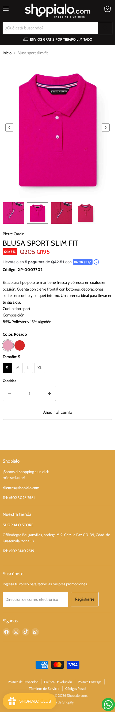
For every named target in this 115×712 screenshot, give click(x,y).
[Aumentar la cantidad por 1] (49, 393)
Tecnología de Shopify (57, 702)
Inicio (7, 53)
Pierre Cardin (13, 233)
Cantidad (9, 380)
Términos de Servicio (44, 688)
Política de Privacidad (23, 682)
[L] (29, 374)
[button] (9, 127)
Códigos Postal (75, 688)
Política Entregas (89, 682)
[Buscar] (105, 28)
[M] (18, 374)
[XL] (40, 374)
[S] (8, 374)
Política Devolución (58, 682)
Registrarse (84, 599)
